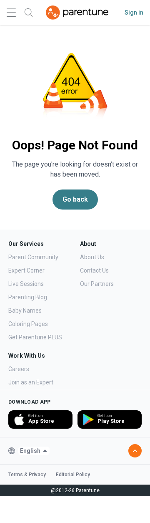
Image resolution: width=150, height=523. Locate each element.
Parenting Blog (27, 297)
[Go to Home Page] (77, 12)
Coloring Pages (28, 324)
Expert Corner (26, 270)
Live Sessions (26, 283)
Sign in (134, 12)
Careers (18, 369)
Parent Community (33, 257)
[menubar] (34, 451)
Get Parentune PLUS (35, 337)
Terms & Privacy (27, 475)
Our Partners (97, 283)
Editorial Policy (73, 475)
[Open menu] (11, 12)
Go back (75, 199)
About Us (92, 257)
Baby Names (25, 310)
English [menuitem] (30, 450)
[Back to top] (135, 450)
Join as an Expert (30, 382)
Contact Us (94, 270)
